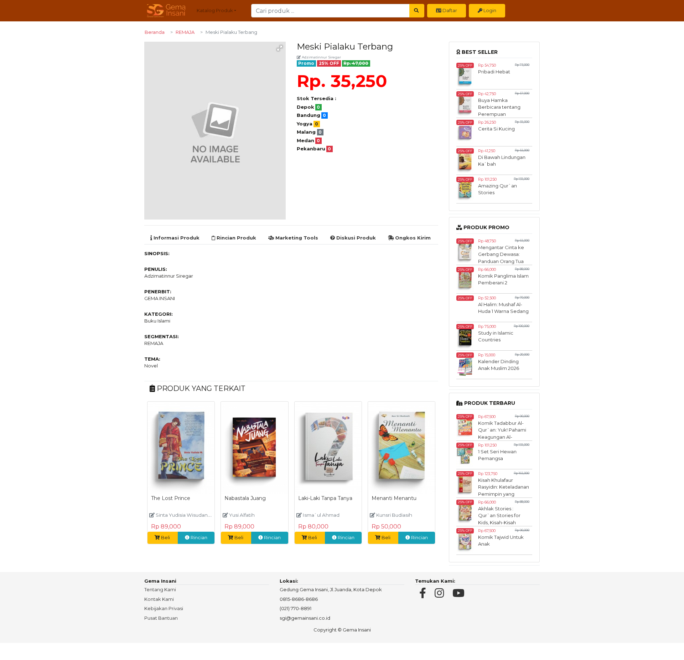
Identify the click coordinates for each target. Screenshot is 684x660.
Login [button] (489, 10)
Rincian (198, 537)
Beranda (155, 32)
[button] (279, 48)
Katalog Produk (215, 10)
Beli (165, 537)
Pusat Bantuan (161, 618)
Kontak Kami (159, 599)
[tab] (175, 238)
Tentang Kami (160, 589)
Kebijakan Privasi (163, 608)
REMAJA (185, 32)
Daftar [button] (449, 10)
